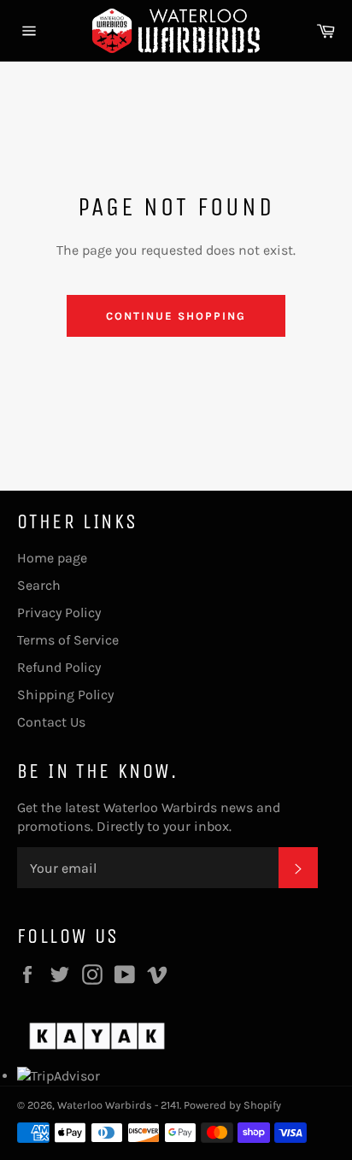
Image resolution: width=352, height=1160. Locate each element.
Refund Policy (59, 667)
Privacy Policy (59, 612)
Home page (52, 558)
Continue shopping (175, 315)
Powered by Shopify (232, 1104)
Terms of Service (68, 640)
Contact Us (51, 722)
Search (39, 585)
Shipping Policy (65, 694)
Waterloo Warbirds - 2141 (118, 1104)
